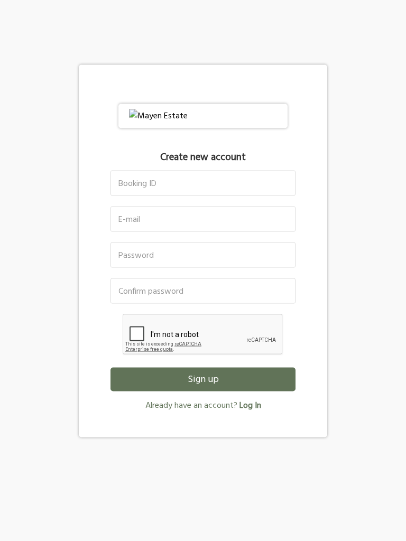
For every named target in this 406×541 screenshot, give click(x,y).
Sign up (203, 379)
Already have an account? (203, 406)
